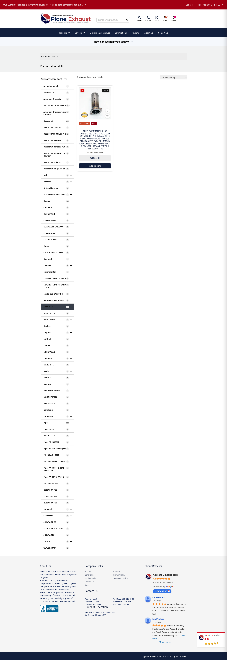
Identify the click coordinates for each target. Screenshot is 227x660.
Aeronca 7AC (55, 92)
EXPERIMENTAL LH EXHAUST (56, 278)
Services (78, 32)
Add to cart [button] (95, 166)
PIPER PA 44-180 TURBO (55, 461)
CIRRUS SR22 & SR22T (55, 252)
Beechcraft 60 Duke (55, 140)
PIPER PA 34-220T (55, 455)
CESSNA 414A (55, 233)
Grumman (51, 56)
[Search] (127, 19)
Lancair (55, 345)
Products (63, 32)
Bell (57, 175)
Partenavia (57, 416)
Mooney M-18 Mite (55, 390)
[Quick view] (107, 116)
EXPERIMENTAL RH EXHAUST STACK (56, 286)
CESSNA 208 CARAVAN (55, 226)
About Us (149, 32)
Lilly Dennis (158, 597)
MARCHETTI (55, 364)
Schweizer (57, 515)
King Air (57, 332)
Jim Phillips (158, 619)
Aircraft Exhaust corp (165, 574)
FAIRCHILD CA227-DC (55, 294)
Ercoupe (57, 265)
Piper (57, 423)
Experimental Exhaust (100, 32)
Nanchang (55, 410)
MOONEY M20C (55, 397)
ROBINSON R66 (55, 502)
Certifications (121, 32)
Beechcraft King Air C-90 (55, 168)
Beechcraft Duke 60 (55, 162)
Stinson (57, 541)
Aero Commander (57, 86)
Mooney (57, 384)
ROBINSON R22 (55, 490)
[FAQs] (156, 17)
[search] (139, 17)
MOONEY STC (55, 403)
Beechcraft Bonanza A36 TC (55, 146)
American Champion (57, 99)
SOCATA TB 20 (55, 522)
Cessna (57, 201)
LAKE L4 (55, 339)
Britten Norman (57, 188)
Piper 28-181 (55, 429)
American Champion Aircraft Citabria (56, 113)
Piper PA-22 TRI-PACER (55, 477)
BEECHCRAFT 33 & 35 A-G (55, 134)
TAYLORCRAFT (57, 548)
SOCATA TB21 (55, 535)
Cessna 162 (55, 207)
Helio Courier (57, 319)
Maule (57, 371)
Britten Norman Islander (57, 194)
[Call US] (148, 17)
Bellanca (57, 181)
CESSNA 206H (55, 220)
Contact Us (163, 32)
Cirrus (57, 246)
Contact (189, 4)
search (139, 20)
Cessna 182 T (55, 214)
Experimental (55, 272)
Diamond (57, 259)
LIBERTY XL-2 (55, 352)
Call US (148, 20)
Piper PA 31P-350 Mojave (55, 448)
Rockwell (57, 509)
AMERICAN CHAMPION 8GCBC (57, 105)
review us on (160, 590)
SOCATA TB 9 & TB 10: (55, 528)
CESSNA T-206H (55, 239)
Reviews (135, 32)
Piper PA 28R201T (55, 442)
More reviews (165, 642)
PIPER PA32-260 (55, 483)
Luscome (57, 358)
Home (43, 56)
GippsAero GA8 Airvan (55, 300)
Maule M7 (55, 377)
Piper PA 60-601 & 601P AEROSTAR (55, 469)
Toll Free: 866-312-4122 (209, 4)
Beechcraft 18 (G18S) (55, 127)
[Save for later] (107, 111)
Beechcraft (57, 121)
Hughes (57, 326)
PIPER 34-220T (55, 435)
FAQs (157, 20)
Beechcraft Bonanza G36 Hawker (55, 154)
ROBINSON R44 (55, 496)
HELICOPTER (55, 313)
